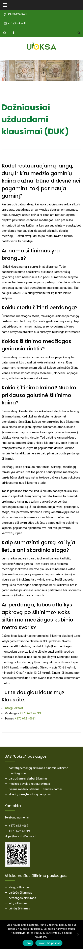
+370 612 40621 (25, 718)
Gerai (28, 943)
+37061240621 (17, 14)
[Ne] (78, 934)
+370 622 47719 (30, 713)
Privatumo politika (49, 943)
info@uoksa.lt (17, 23)
